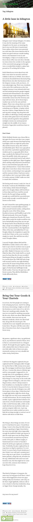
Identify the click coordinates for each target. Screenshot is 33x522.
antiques (9, 512)
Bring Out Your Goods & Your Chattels (16, 297)
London (14, 514)
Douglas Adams (11, 288)
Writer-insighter (10, 4)
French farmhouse (21, 512)
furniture (5, 514)
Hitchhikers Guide (20, 288)
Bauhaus (14, 512)
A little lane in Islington (16, 18)
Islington (27, 288)
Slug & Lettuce (19, 514)
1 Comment (11, 515)
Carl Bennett (17, 286)
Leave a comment (8, 289)
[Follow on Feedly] (7, 518)
